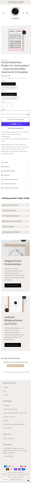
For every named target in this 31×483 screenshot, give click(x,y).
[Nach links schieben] (12, 57)
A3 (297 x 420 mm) (9, 87)
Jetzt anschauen (12, 345)
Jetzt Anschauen (13, 285)
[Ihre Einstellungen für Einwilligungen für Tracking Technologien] (28, 480)
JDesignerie (14, 472)
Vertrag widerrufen (9, 416)
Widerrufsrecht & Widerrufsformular (14, 413)
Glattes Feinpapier (9, 94)
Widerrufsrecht (12, 474)
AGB (10, 476)
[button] (3, 13)
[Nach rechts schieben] (19, 57)
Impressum (6, 405)
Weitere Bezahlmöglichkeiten (15, 128)
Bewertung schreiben (15, 365)
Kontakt (5, 387)
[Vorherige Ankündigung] (3, 2)
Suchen (5, 395)
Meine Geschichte (8, 438)
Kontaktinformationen (16, 479)
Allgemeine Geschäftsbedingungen (14, 424)
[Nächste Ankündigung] (28, 2)
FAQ (4, 391)
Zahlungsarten (7, 428)
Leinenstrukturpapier (10, 98)
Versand (10, 78)
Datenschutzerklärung (10, 409)
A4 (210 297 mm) (8, 84)
